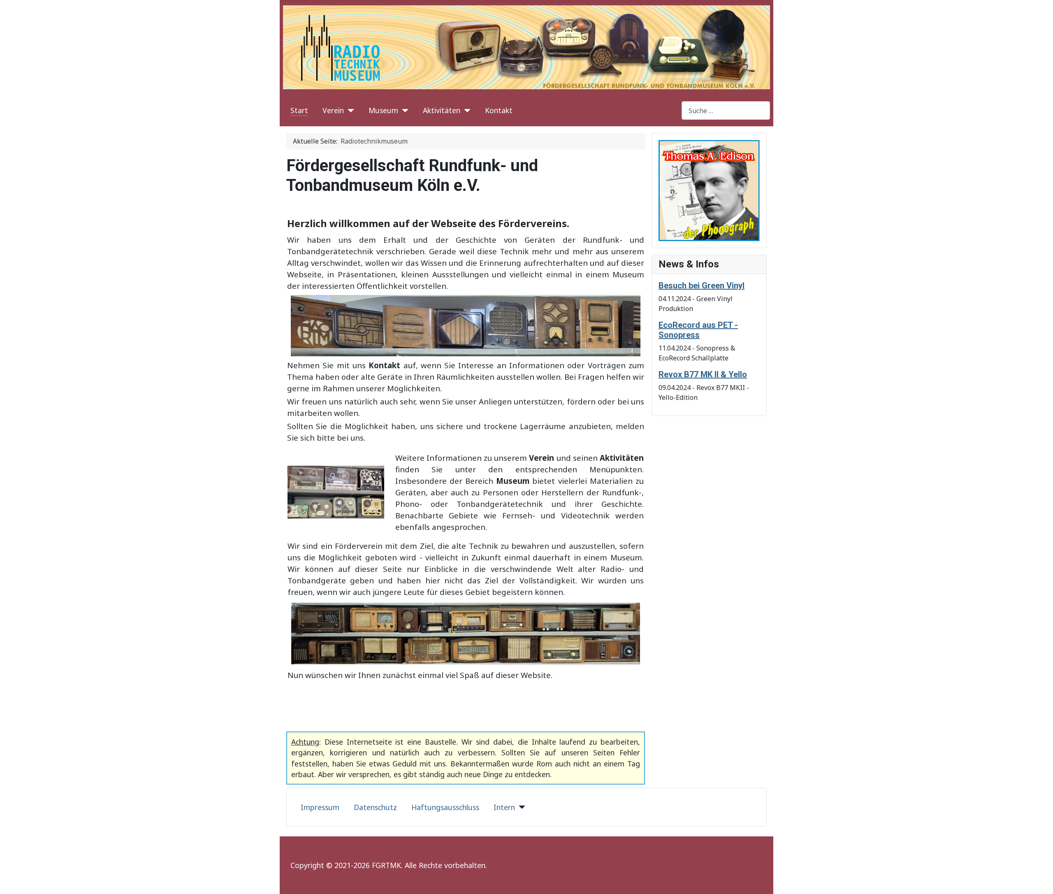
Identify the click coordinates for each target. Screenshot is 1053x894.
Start (299, 110)
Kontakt (499, 110)
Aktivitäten (441, 110)
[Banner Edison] (709, 189)
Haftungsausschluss (445, 807)
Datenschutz (375, 807)
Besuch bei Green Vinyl (702, 285)
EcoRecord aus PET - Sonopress (698, 330)
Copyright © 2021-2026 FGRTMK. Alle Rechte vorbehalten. (388, 865)
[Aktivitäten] (465, 110)
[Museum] (403, 110)
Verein (333, 110)
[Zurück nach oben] (1038, 878)
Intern (504, 807)
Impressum (320, 807)
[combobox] (726, 110)
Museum (383, 110)
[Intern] (520, 807)
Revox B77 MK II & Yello (703, 374)
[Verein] (349, 110)
